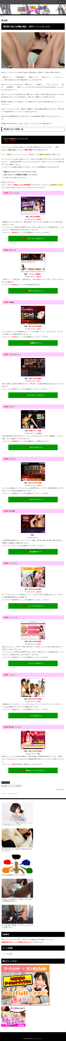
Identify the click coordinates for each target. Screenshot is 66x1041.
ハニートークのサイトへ (33, 663)
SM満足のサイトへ (33, 343)
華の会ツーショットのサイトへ (33, 770)
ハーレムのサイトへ (33, 715)
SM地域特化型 (6, 782)
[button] (63, 954)
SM (3, 785)
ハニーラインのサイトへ (33, 606)
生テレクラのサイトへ (33, 291)
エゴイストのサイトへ (33, 499)
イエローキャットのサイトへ (33, 395)
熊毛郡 (19, 785)
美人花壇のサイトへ (33, 552)
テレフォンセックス (11, 785)
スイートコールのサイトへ (33, 238)
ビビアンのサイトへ (33, 447)
